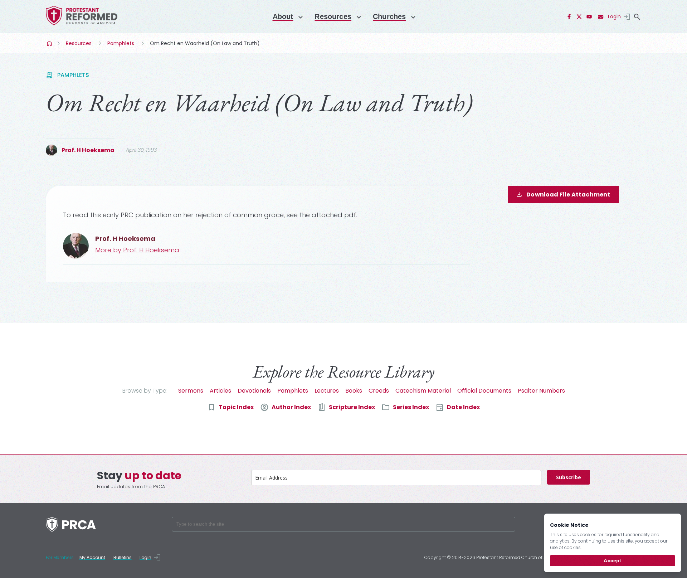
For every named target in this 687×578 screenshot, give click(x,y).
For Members (60, 557)
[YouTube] (589, 17)
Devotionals (254, 391)
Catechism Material (423, 391)
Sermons (190, 391)
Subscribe (568, 477)
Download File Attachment (568, 194)
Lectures (327, 391)
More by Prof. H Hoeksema (137, 250)
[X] (579, 17)
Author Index (291, 407)
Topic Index (236, 407)
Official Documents (484, 391)
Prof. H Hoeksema (88, 150)
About (283, 16)
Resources (333, 16)
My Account (92, 557)
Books (353, 391)
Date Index (463, 407)
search (637, 17)
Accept (612, 560)
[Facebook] (569, 17)
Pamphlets (120, 43)
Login (614, 16)
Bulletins (122, 557)
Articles (220, 391)
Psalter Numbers (541, 391)
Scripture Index (352, 407)
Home (50, 43)
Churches (389, 16)
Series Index (411, 407)
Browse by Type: (144, 391)
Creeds (379, 391)
